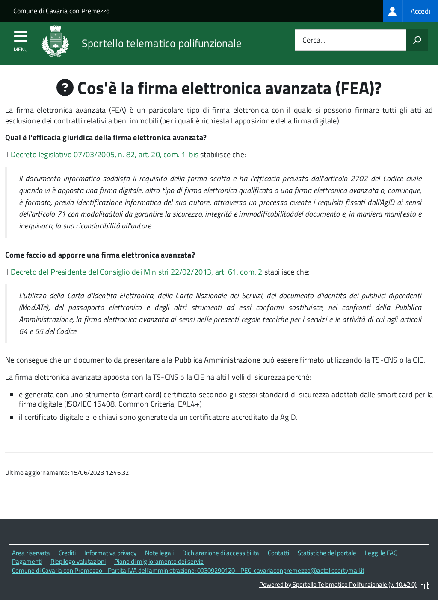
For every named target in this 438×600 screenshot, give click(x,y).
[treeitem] (410, 11)
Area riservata (31, 553)
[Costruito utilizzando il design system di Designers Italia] (425, 586)
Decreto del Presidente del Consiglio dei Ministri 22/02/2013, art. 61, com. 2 (137, 272)
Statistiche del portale (327, 553)
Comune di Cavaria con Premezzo (61, 11)
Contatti (278, 553)
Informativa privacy (110, 553)
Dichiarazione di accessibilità (220, 553)
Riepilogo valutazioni (78, 561)
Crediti (67, 553)
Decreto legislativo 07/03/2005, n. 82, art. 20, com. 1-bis (104, 154)
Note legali (159, 553)
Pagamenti (27, 561)
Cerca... (314, 40)
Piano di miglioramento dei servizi (159, 561)
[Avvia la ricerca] (417, 40)
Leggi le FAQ (381, 553)
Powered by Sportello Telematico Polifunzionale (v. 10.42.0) (338, 584)
